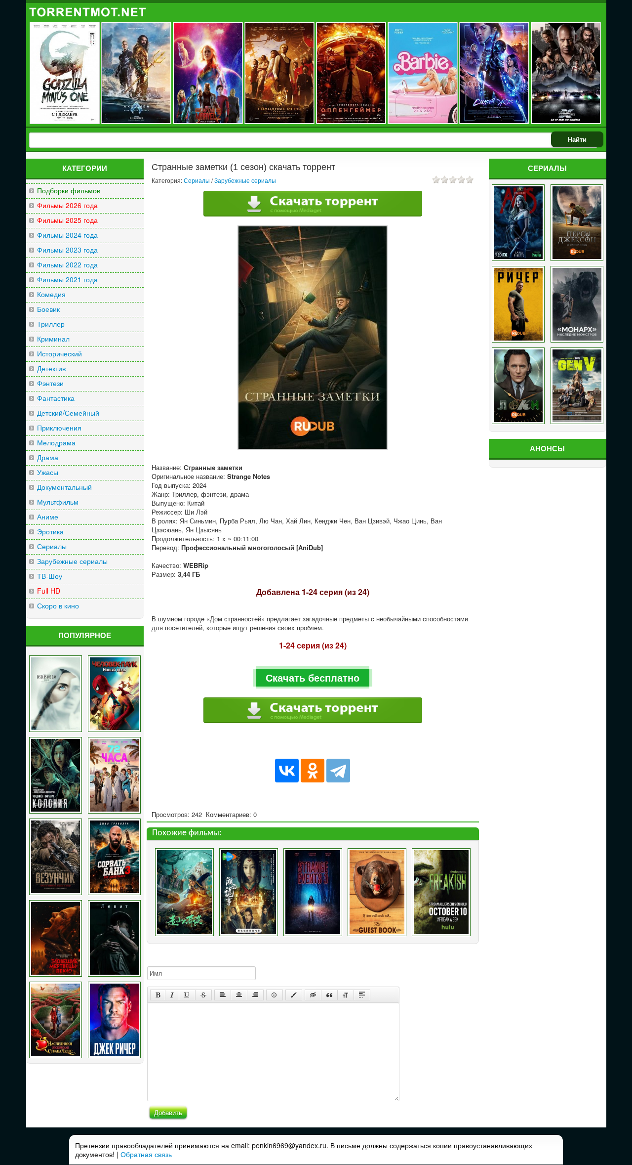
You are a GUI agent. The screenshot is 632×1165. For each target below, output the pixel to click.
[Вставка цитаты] (329, 995)
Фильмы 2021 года (67, 279)
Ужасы (47, 472)
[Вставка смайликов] (274, 995)
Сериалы (52, 546)
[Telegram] (338, 770)
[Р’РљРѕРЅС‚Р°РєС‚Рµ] (287, 770)
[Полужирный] (157, 995)
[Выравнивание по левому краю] (222, 995)
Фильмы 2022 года (67, 264)
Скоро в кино (58, 605)
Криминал (53, 339)
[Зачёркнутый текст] (203, 995)
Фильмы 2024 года (67, 235)
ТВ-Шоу (49, 576)
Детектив (51, 368)
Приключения (59, 427)
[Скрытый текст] (313, 995)
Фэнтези (50, 383)
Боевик (48, 309)
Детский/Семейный (68, 413)
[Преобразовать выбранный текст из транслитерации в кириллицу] (345, 995)
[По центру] (239, 995)
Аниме (47, 516)
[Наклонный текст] (172, 995)
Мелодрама (56, 442)
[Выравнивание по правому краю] (255, 995)
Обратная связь (146, 1154)
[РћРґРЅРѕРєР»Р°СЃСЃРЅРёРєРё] (312, 770)
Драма (47, 457)
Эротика (50, 531)
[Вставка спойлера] (362, 995)
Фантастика (56, 398)
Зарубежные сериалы (72, 561)
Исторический (59, 353)
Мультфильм (58, 502)
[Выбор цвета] (293, 995)
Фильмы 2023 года (67, 250)
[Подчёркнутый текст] (187, 995)
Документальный (64, 487)
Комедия (51, 294)
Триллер (51, 324)
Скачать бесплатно (312, 677)
